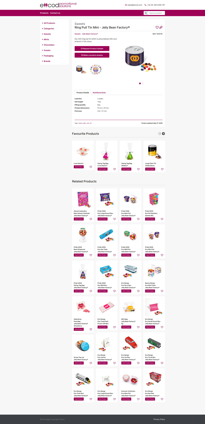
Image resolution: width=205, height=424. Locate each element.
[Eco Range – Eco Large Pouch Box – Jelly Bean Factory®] (107, 379)
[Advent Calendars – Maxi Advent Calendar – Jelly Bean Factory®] (83, 199)
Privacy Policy (159, 419)
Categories (49, 28)
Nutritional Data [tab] (99, 93)
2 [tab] (142, 83)
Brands (47, 61)
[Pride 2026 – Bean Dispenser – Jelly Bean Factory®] (83, 235)
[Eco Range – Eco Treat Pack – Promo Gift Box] (107, 307)
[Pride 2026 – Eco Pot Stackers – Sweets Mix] (154, 199)
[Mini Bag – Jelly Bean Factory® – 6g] (130, 307)
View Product (79, 167)
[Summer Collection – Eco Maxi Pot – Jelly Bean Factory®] (130, 379)
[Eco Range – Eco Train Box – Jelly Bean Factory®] (83, 379)
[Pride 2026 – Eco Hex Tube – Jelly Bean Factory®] (107, 235)
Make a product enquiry (93, 55)
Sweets (47, 34)
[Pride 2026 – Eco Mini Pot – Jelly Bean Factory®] (154, 235)
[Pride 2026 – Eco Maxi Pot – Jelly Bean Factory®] (130, 199)
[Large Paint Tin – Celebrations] (154, 151)
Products (44, 13)
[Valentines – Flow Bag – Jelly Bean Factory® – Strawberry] (83, 307)
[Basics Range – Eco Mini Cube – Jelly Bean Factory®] (154, 271)
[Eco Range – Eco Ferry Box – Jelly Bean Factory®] (130, 271)
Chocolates (49, 45)
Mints (46, 39)
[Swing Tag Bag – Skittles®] (130, 151)
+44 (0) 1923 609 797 (156, 5)
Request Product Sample (93, 48)
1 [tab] (140, 83)
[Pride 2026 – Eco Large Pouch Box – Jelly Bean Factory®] (107, 199)
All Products (49, 23)
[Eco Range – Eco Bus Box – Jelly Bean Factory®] (154, 379)
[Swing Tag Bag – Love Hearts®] (107, 151)
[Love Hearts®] (83, 151)
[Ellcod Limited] (60, 5)
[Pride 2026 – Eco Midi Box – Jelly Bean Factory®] (107, 271)
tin (91, 123)
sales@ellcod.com (135, 5)
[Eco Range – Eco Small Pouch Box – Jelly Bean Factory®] (154, 307)
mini (88, 123)
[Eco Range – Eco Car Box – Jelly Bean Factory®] (130, 343)
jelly (84, 123)
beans (80, 123)
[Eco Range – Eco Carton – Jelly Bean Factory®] (107, 343)
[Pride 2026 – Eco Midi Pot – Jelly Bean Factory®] (130, 235)
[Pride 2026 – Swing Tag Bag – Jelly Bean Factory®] (83, 271)
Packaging (48, 56)
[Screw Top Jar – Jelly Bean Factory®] (83, 345)
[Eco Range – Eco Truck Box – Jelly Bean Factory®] (154, 343)
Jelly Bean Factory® (90, 34)
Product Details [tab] (83, 93)
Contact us (55, 13)
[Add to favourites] (91, 166)
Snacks (47, 50)
